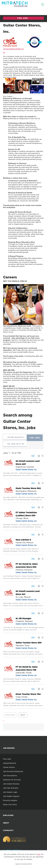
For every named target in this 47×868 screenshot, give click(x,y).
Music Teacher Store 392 (28, 488)
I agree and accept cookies (23, 864)
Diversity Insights (10, 800)
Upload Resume (9, 763)
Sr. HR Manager (23, 618)
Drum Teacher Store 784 (28, 694)
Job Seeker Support (11, 796)
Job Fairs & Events (10, 788)
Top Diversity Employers (13, 771)
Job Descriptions (10, 775)
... (3, 720)
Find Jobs (7, 759)
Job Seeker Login (10, 792)
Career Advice (9, 767)
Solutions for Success (12, 780)
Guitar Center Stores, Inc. (26, 469)
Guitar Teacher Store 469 (29, 642)
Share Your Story (10, 804)
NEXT (23, 715)
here (38, 854)
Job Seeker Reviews (11, 784)
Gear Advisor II (23, 540)
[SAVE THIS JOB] (42, 456)
